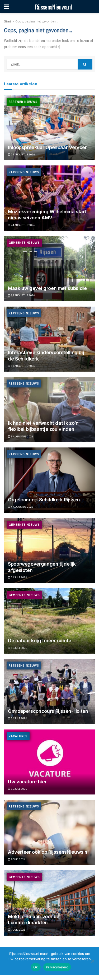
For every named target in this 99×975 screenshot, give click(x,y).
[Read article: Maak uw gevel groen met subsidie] (49, 268)
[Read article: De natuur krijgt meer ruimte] (49, 621)
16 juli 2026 (18, 577)
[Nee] (92, 961)
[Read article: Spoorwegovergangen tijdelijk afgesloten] (49, 550)
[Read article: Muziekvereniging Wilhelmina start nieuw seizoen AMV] (49, 198)
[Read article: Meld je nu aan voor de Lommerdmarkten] (49, 903)
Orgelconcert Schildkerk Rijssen (44, 499)
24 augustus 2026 (22, 154)
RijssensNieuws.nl (53, 6)
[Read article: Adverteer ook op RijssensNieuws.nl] (49, 832)
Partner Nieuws (23, 102)
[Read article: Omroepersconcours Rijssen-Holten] (49, 691)
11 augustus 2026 (22, 366)
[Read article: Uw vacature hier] (49, 762)
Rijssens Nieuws (24, 172)
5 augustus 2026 (21, 436)
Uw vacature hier (27, 781)
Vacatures (18, 736)
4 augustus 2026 (21, 507)
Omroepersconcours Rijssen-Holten (48, 711)
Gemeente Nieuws (24, 242)
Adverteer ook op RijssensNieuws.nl (48, 852)
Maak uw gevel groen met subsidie (47, 288)
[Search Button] (85, 64)
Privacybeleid (57, 967)
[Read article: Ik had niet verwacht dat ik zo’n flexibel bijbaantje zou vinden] (49, 409)
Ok (35, 967)
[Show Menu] (6, 6)
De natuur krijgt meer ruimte (39, 640)
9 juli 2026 (17, 859)
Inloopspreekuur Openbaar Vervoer (47, 147)
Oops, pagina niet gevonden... (36, 21)
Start (7, 21)
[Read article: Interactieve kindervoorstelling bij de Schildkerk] (49, 339)
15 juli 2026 (18, 789)
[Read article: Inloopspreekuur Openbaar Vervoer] (49, 127)
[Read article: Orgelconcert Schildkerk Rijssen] (49, 480)
